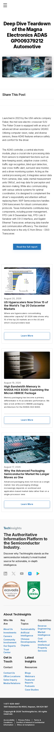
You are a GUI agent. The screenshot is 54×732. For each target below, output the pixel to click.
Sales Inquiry (10, 680)
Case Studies (32, 690)
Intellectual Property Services (44, 648)
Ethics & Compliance (25, 725)
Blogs (28, 673)
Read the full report (27, 246)
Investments (9, 632)
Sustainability (28, 629)
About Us (8, 629)
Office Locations (11, 676)
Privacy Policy (24, 720)
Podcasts (30, 686)
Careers (7, 636)
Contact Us (9, 673)
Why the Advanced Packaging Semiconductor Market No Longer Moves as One (26, 474)
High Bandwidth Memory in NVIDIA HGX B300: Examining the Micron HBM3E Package (26, 390)
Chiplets (25, 645)
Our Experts (9, 646)
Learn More (27, 335)
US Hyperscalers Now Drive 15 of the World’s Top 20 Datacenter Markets (26, 305)
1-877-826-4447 (12, 704)
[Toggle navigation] (6, 5)
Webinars (30, 676)
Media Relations (11, 683)
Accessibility (9, 720)
